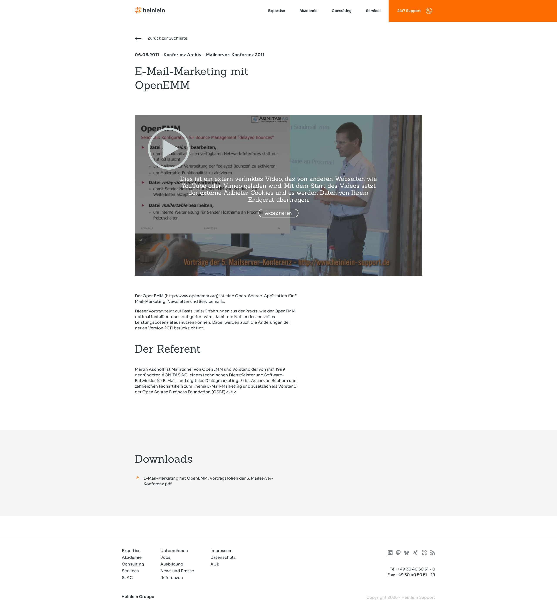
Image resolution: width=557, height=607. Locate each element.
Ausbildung (171, 564)
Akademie (308, 10)
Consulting (342, 10)
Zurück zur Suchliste (167, 38)
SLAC (127, 577)
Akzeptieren (278, 213)
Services (373, 10)
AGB (214, 564)
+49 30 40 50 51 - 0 (416, 569)
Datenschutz (223, 557)
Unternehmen (174, 550)
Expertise (276, 10)
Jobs (165, 557)
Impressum (221, 550)
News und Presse (177, 571)
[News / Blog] (432, 553)
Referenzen (171, 577)
